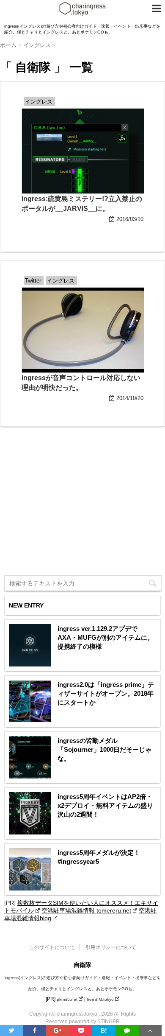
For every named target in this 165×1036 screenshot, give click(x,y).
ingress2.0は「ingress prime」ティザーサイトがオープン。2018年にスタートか (106, 693)
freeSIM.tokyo (100, 999)
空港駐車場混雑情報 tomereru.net (86, 910)
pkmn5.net (67, 999)
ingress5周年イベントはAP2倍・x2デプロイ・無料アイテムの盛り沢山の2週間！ (105, 805)
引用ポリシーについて (110, 947)
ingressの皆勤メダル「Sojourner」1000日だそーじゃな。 (104, 749)
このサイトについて (52, 947)
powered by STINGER (94, 1022)
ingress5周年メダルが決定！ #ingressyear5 (99, 857)
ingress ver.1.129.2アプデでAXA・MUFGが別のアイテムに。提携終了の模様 (106, 637)
